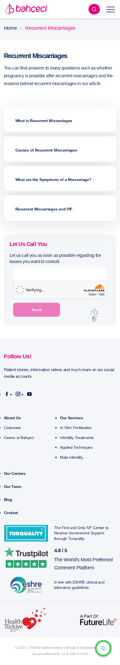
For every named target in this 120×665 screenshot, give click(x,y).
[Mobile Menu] (110, 9)
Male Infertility (71, 457)
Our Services (71, 418)
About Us (12, 418)
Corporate (12, 427)
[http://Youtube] (29, 394)
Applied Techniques (76, 447)
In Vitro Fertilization (76, 427)
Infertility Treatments (77, 437)
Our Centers (15, 473)
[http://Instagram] (18, 394)
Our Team (12, 486)
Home (10, 28)
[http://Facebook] (7, 394)
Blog (8, 499)
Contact (11, 512)
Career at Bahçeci (19, 437)
